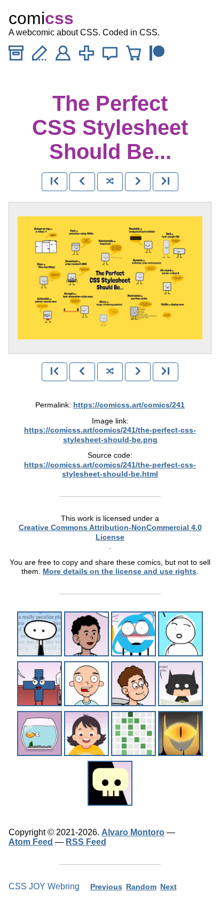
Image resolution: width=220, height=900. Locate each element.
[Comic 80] (110, 783)
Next (168, 886)
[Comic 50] (180, 683)
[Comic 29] (39, 683)
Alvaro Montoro (132, 832)
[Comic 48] (180, 633)
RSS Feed (86, 841)
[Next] (138, 181)
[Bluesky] (110, 55)
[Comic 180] (133, 733)
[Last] (165, 181)
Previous (106, 886)
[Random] (110, 181)
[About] (63, 55)
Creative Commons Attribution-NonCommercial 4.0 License (110, 532)
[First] (54, 181)
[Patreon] (157, 55)
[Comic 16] (133, 633)
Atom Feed (31, 841)
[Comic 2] (39, 633)
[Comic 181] (86, 733)
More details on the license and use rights (120, 571)
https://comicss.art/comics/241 (129, 404)
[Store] (133, 55)
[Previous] (82, 181)
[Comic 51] (39, 733)
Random (141, 886)
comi (41, 18)
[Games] (86, 55)
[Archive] (16, 55)
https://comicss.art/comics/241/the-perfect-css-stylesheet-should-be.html (110, 469)
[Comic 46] (86, 633)
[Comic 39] (133, 683)
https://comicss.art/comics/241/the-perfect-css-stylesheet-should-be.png (110, 435)
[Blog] (39, 55)
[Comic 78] (180, 733)
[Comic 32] (86, 683)
